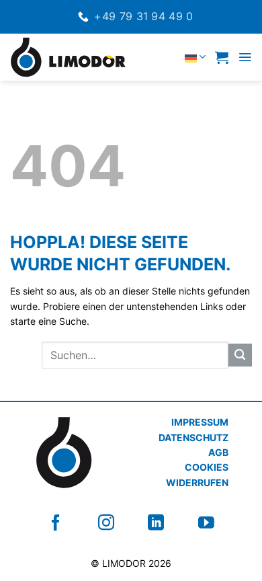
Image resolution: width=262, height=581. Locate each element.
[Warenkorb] (221, 57)
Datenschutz (193, 437)
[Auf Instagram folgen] (106, 523)
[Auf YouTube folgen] (206, 523)
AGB (218, 452)
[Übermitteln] (240, 355)
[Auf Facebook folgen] (56, 523)
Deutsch (167, 56)
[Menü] (245, 57)
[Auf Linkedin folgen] (156, 523)
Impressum (199, 422)
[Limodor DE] (74, 57)
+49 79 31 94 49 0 (143, 16)
